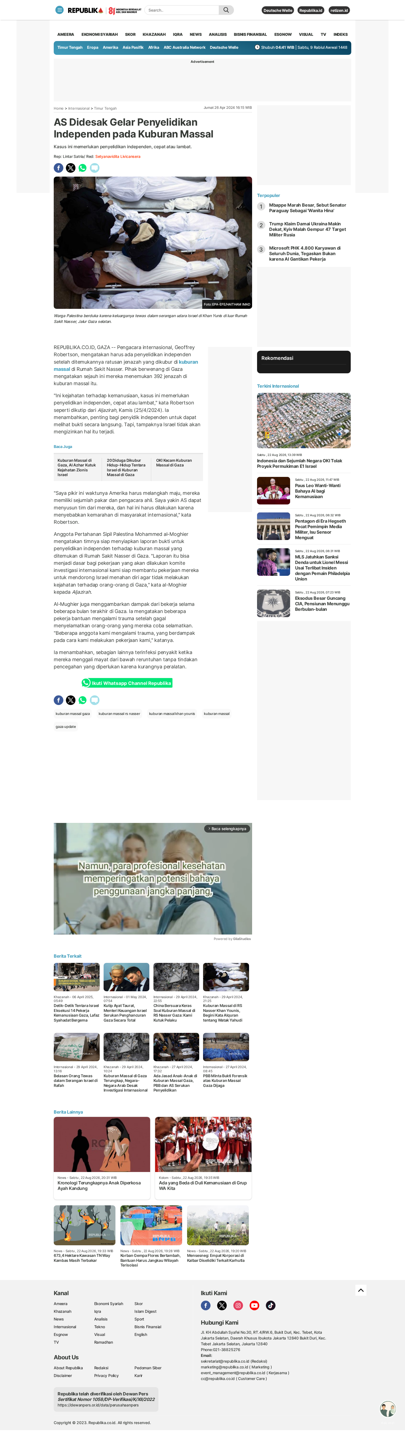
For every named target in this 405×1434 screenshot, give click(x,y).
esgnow (283, 34)
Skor (138, 1303)
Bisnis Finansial (250, 34)
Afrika (153, 47)
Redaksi (101, 1367)
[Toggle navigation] (59, 10)
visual (306, 34)
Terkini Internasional (278, 386)
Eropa (92, 47)
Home (59, 108)
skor (130, 34)
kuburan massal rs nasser (119, 713)
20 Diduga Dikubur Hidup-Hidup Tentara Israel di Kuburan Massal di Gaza (126, 467)
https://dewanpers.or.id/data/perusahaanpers (98, 1405)
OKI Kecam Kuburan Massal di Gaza (174, 463)
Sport (139, 1319)
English (140, 1334)
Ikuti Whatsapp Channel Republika (131, 683)
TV (323, 34)
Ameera (61, 1303)
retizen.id (339, 10)
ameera (65, 34)
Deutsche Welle (278, 10)
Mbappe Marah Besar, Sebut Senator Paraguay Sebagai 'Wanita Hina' (307, 207)
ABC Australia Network (185, 47)
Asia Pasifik (133, 47)
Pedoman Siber (147, 1367)
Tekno (99, 1326)
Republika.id (310, 10)
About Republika (68, 1367)
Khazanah (62, 1311)
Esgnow (61, 1334)
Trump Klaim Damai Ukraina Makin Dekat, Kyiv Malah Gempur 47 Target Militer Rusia (307, 229)
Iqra (97, 1311)
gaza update (66, 726)
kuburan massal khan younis (172, 713)
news (195, 34)
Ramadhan (103, 1342)
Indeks (341, 34)
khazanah (154, 34)
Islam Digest (145, 1311)
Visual (99, 1334)
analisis (217, 34)
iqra (177, 34)
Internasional (79, 108)
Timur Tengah (70, 47)
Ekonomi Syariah (100, 34)
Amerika (110, 47)
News (59, 1319)
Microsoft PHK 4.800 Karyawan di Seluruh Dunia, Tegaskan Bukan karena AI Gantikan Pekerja (305, 253)
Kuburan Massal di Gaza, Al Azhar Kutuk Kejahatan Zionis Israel (77, 467)
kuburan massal (216, 713)
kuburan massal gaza (73, 713)
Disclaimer (63, 1375)
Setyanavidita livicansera (118, 156)
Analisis (101, 1319)
